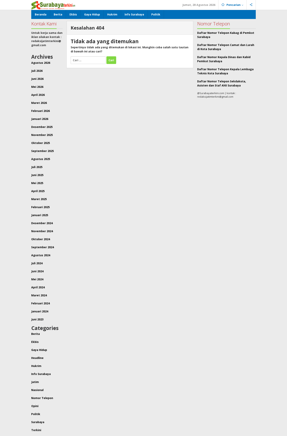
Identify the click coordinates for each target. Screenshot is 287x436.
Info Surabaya (41, 374)
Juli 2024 (37, 263)
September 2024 (42, 247)
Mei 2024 (37, 279)
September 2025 (42, 151)
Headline (37, 358)
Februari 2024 (40, 303)
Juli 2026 (37, 71)
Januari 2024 (39, 311)
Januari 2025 (39, 215)
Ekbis (35, 342)
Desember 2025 (42, 127)
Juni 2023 (37, 319)
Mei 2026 (37, 87)
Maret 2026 (39, 103)
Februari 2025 (40, 207)
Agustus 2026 (40, 63)
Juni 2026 (37, 79)
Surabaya (37, 422)
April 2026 (38, 95)
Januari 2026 (39, 119)
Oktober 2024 (40, 239)
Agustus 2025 (40, 159)
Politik (35, 414)
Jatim (35, 382)
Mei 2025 (37, 183)
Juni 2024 (37, 271)
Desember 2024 (42, 223)
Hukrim (36, 366)
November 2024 (42, 231)
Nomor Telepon (42, 398)
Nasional (37, 390)
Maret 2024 (39, 295)
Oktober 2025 (40, 143)
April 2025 (38, 191)
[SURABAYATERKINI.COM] (53, 5)
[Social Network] (251, 5)
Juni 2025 (37, 175)
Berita (35, 334)
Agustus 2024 (40, 255)
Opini (34, 406)
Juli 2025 (37, 167)
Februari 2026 (40, 111)
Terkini (36, 430)
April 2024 (38, 287)
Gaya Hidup (39, 350)
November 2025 (42, 135)
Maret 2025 (39, 199)
